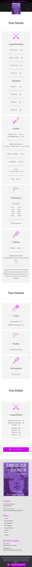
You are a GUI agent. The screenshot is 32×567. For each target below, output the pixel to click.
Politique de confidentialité (18, 564)
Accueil (6, 518)
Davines (6, 530)
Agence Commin (7, 545)
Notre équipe (7, 525)
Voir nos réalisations (17, 449)
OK (8, 564)
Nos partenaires (8, 528)
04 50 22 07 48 (10, 509)
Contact (6, 535)
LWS (4, 550)
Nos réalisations (8, 523)
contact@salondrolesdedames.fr (14, 510)
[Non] (30, 561)
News (5, 532)
